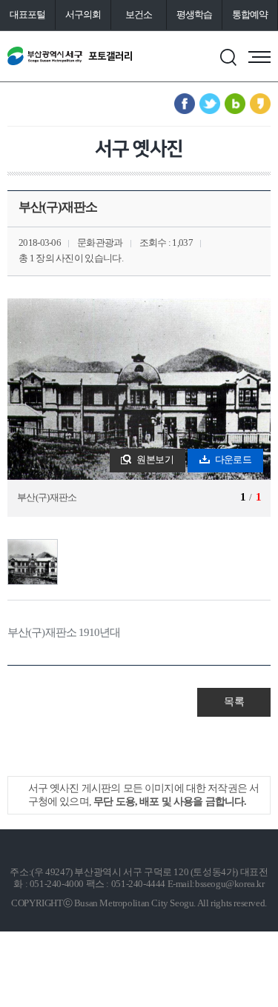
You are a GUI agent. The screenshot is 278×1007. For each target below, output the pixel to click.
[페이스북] (184, 103)
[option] (139, 407)
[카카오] (260, 103)
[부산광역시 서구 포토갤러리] (69, 56)
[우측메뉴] (259, 57)
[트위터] (209, 103)
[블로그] (235, 103)
